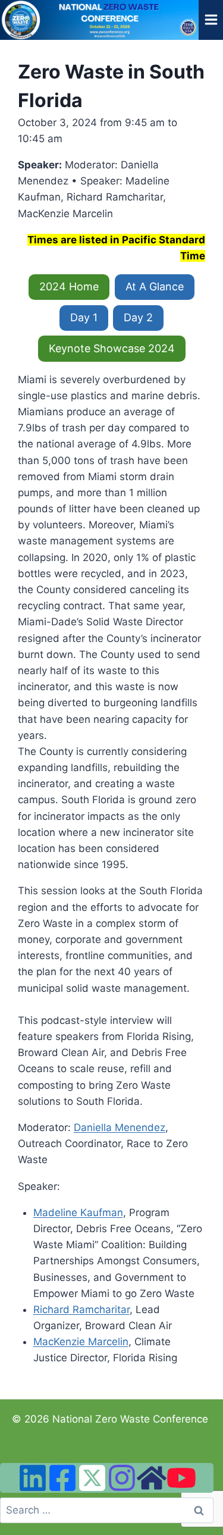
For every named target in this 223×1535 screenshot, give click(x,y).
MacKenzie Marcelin (80, 1342)
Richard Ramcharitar (81, 1309)
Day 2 (138, 317)
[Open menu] (211, 20)
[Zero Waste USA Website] (152, 1478)
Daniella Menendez (119, 1127)
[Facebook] (62, 1478)
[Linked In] (33, 1478)
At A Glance (154, 286)
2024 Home (69, 286)
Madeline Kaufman (78, 1212)
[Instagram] (122, 1478)
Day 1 (84, 317)
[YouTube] (181, 1478)
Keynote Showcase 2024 (112, 348)
